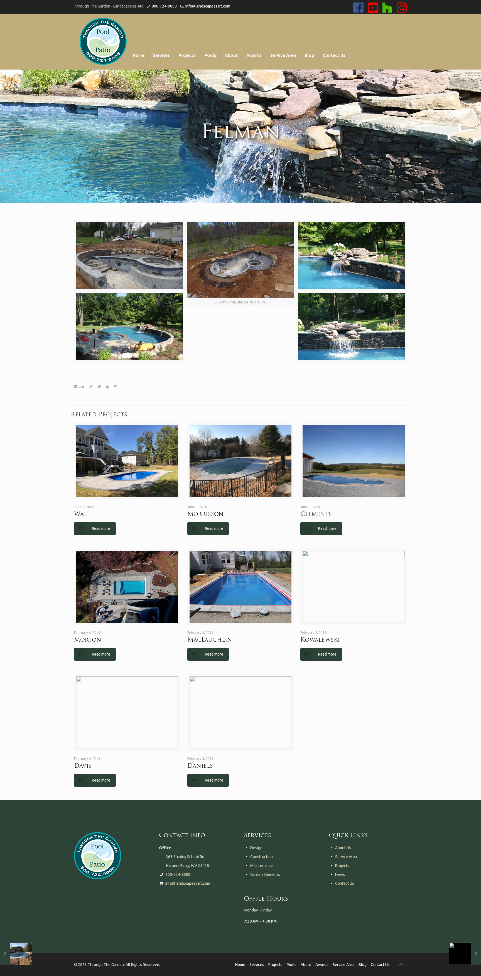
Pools (291, 964)
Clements (316, 514)
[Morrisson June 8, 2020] (16, 954)
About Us (343, 848)
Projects (342, 865)
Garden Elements (265, 874)
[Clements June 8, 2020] (465, 954)
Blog (363, 964)
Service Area (346, 856)
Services (256, 964)
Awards (321, 964)
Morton (87, 640)
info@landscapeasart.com (207, 6)
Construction (261, 856)
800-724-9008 (164, 6)
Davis (83, 766)
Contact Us (344, 883)
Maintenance (261, 865)
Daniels (200, 766)
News (340, 874)
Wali (81, 514)
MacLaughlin (209, 640)
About (306, 964)
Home (240, 964)
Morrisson (205, 514)
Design (256, 848)
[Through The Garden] (103, 41)
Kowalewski (320, 640)
